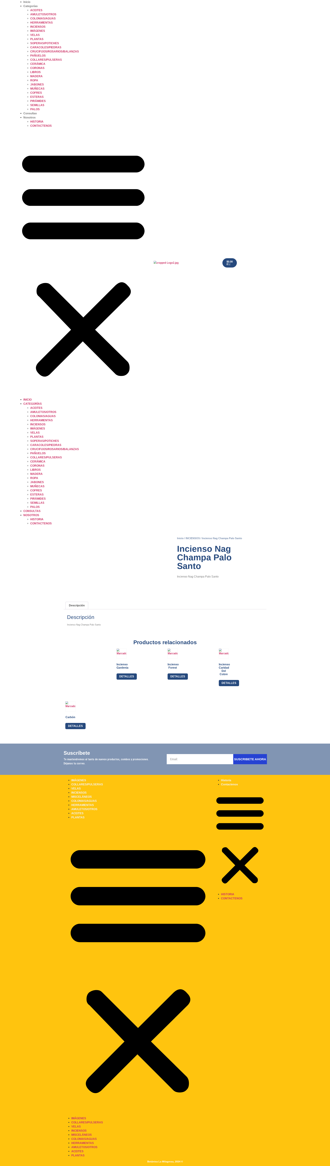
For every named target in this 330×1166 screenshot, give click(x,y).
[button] (83, 263)
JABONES (37, 84)
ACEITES (36, 10)
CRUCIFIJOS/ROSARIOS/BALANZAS (54, 51)
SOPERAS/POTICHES (44, 43)
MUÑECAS (37, 88)
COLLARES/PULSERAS (46, 59)
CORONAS (37, 68)
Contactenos (41, 125)
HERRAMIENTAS (41, 22)
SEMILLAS (37, 105)
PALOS (35, 109)
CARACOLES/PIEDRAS (45, 47)
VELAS (35, 35)
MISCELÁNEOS (81, 796)
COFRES (36, 92)
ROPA (34, 80)
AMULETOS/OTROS (43, 14)
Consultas (30, 113)
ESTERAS (37, 96)
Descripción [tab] (77, 605)
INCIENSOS (38, 26)
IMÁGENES (37, 30)
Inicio (26, 2)
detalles (126, 676)
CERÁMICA (37, 63)
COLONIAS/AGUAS (43, 18)
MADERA (36, 76)
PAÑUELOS (38, 55)
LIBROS (35, 72)
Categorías (30, 6)
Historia (36, 121)
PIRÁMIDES (38, 101)
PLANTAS (36, 39)
